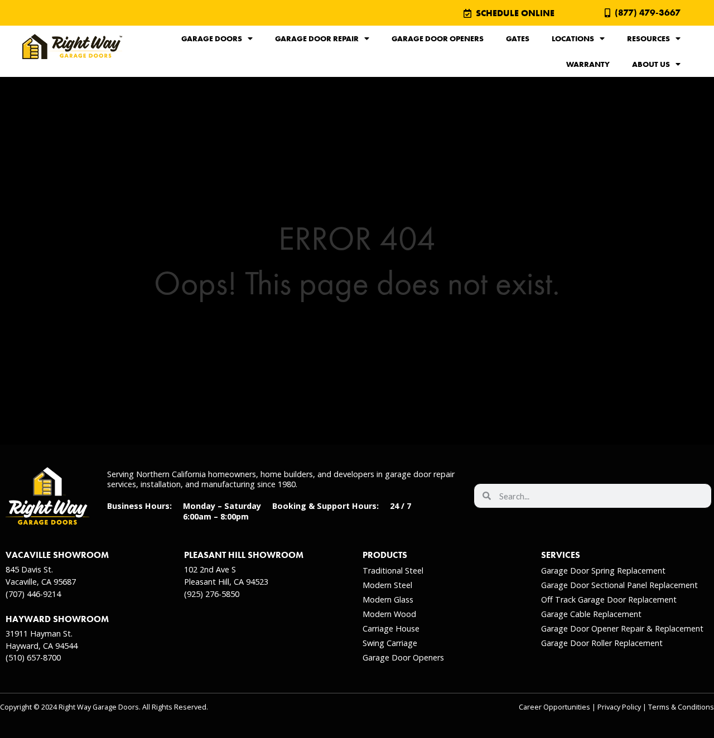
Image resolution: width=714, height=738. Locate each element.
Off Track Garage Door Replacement (609, 599)
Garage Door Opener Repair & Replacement (622, 628)
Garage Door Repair (317, 38)
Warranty (588, 64)
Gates (517, 38)
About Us (651, 64)
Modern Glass (388, 599)
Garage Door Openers (438, 38)
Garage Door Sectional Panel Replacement (619, 585)
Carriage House (391, 628)
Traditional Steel (393, 570)
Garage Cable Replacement (591, 614)
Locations (573, 38)
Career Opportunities (554, 707)
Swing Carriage (390, 643)
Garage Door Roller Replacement (602, 643)
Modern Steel (387, 585)
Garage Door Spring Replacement (603, 570)
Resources (648, 38)
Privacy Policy (619, 707)
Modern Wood (389, 614)
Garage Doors (211, 38)
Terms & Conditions (681, 707)
